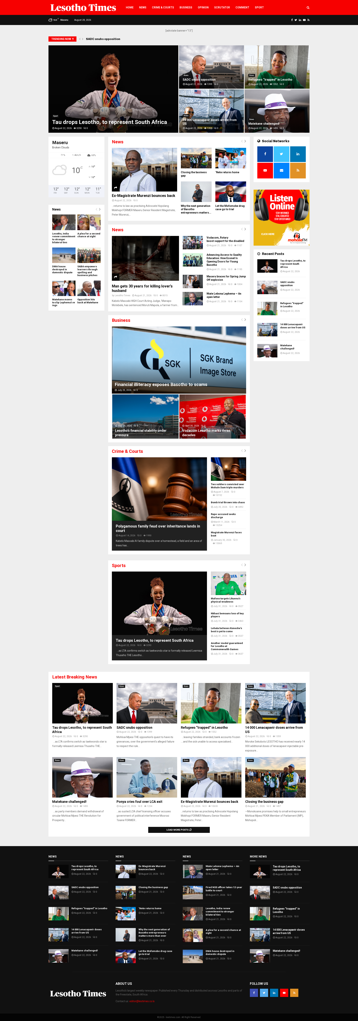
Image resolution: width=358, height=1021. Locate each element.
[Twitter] (264, 993)
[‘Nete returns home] (230, 158)
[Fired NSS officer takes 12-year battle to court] (193, 892)
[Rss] (294, 993)
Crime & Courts (163, 7)
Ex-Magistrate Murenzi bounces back (143, 195)
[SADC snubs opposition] (267, 287)
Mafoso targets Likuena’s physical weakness (225, 600)
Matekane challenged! (264, 123)
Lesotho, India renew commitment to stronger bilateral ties (63, 238)
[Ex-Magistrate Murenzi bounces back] (144, 169)
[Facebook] (254, 993)
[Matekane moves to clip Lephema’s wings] (64, 288)
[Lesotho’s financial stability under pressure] (145, 416)
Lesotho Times (122, 295)
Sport (259, 7)
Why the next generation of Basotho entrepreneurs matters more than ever (154, 932)
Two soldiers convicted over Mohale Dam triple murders (227, 486)
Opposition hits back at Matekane (88, 301)
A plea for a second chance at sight (88, 235)
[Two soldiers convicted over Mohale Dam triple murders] (228, 469)
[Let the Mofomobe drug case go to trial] (230, 191)
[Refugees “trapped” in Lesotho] (267, 308)
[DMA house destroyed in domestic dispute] (64, 255)
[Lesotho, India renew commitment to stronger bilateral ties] (64, 222)
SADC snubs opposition (199, 79)
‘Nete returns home (227, 172)
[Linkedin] (274, 993)
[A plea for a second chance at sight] (89, 222)
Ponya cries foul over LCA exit (139, 802)
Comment (242, 7)
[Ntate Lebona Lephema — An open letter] (193, 298)
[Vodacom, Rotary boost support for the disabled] (193, 242)
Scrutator (222, 7)
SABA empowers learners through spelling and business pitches (87, 271)
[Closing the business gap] (196, 158)
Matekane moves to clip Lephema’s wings (63, 302)
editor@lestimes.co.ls (142, 1001)
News (142, 7)
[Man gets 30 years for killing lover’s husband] (145, 258)
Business (186, 7)
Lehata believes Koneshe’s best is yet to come (226, 630)
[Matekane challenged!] (267, 350)
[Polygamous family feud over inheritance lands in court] (159, 489)
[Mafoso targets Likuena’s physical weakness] (228, 583)
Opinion (203, 7)
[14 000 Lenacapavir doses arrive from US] (267, 329)
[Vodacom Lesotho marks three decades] (212, 416)
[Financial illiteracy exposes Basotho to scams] (179, 360)
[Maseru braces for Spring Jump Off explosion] (193, 281)
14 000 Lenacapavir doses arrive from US (292, 326)
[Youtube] (284, 993)
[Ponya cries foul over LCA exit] (147, 777)
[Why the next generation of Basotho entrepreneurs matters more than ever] (196, 191)
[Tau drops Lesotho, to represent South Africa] (159, 603)
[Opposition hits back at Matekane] (89, 288)
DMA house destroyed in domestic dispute (62, 269)
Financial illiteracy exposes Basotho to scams (161, 384)
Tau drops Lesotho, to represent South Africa (109, 122)
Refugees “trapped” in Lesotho (109, 39)
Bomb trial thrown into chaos (228, 502)
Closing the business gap (264, 802)
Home (130, 7)
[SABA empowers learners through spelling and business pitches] (89, 255)
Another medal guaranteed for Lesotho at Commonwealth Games (227, 646)
